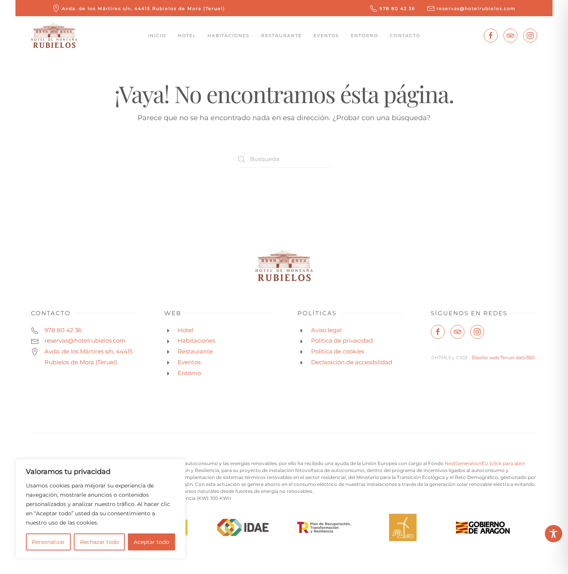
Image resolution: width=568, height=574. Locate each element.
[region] (100, 509)
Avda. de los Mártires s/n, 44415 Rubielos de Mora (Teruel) (143, 8)
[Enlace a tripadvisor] (510, 35)
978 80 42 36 (397, 8)
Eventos (326, 35)
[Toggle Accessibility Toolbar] (553, 533)
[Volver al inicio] (54, 35)
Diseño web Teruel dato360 (503, 357)
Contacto (405, 35)
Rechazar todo (99, 541)
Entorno (364, 35)
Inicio (157, 35)
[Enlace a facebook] (491, 35)
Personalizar (48, 541)
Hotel (187, 35)
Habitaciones (228, 35)
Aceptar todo (151, 541)
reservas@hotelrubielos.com (476, 8)
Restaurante (281, 35)
